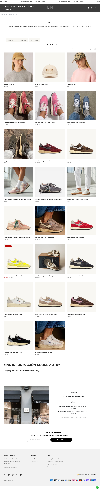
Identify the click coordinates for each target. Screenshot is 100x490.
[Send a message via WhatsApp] (97, 487)
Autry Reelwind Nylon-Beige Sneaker (46, 314)
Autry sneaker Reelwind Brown (76, 314)
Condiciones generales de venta (55, 461)
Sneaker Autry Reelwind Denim (76, 122)
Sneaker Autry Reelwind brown (44, 237)
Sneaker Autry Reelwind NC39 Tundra (78, 161)
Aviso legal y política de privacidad (56, 459)
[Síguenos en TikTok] (13, 475)
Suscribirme (61, 440)
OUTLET (29, 6)
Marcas (10, 14)
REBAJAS (6, 6)
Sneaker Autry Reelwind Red (75, 237)
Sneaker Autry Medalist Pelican (13, 314)
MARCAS (21, 6)
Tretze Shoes (3, 14)
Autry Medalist (34, 40)
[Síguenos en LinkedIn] (17, 475)
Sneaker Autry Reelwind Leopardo (45, 276)
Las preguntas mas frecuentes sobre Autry (21, 371)
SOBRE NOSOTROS (9, 9)
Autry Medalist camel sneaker (44, 352)
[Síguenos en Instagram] (9, 475)
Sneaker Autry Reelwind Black (76, 276)
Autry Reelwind (22, 40)
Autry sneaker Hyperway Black (13, 352)
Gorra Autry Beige (9, 84)
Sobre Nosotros (35, 459)
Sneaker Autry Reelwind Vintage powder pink (17, 199)
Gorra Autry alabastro (41, 84)
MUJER (13, 6)
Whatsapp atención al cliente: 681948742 (12, 462)
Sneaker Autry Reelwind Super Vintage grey (48, 199)
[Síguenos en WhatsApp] (21, 475)
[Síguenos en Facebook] (5, 475)
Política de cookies (52, 464)
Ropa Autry (11, 40)
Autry (15, 14)
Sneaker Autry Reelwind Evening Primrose (16, 276)
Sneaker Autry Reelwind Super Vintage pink (17, 237)
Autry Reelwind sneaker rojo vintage (15, 122)
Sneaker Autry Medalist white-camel (77, 199)
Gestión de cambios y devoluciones (13, 459)
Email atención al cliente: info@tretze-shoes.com (10, 466)
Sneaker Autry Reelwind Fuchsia (45, 122)
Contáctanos (34, 461)
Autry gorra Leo (71, 84)
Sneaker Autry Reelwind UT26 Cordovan (47, 161)
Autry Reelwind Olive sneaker (12, 161)
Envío (48, 467)
